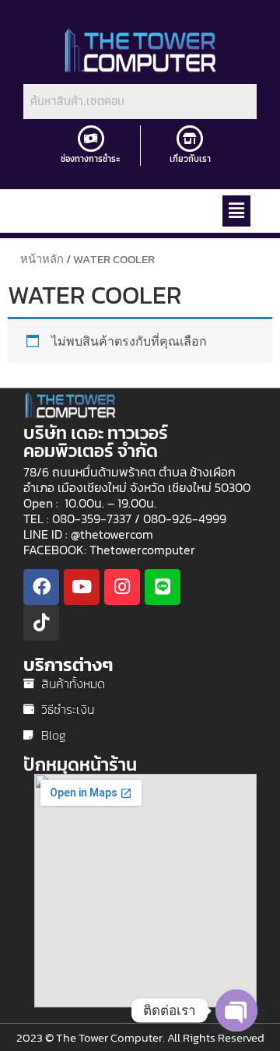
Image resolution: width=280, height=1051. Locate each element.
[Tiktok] (41, 623)
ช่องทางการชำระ (91, 158)
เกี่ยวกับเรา (190, 158)
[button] (236, 211)
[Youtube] (82, 587)
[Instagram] (122, 587)
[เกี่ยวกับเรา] (190, 138)
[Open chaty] (236, 1010)
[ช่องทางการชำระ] (91, 138)
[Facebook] (41, 587)
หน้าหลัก (42, 259)
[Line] (162, 587)
